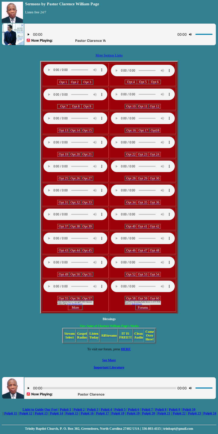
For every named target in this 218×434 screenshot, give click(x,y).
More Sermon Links (109, 55)
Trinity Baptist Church (74, 304)
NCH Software (137, 304)
